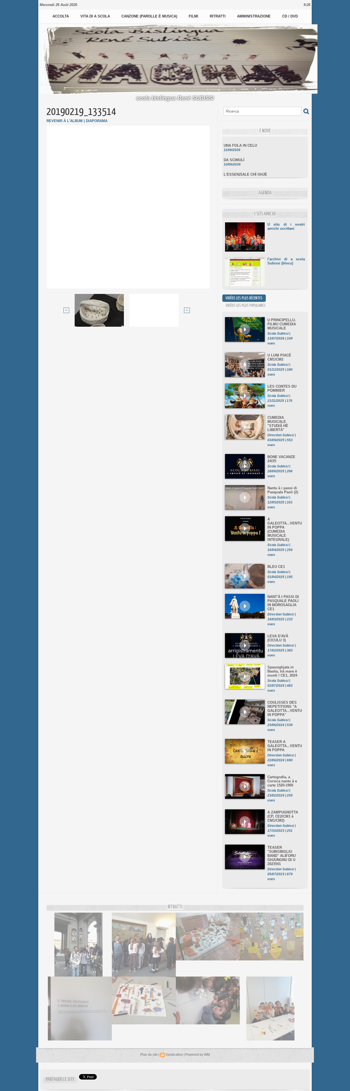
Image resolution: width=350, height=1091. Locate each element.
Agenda (265, 193)
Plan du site (149, 1055)
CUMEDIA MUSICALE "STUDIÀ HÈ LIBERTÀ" (277, 423)
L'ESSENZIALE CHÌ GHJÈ (245, 168)
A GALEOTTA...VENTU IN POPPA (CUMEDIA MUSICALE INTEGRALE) (284, 529)
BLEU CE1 (276, 567)
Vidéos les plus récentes (244, 298)
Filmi (194, 16)
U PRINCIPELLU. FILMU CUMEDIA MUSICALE (281, 324)
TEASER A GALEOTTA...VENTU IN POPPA (284, 746)
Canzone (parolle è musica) (149, 16)
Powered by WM (197, 1055)
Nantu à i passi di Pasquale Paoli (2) (282, 490)
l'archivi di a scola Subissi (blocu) (286, 261)
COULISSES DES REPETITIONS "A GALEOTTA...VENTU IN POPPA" (284, 708)
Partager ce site (60, 1079)
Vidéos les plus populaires (246, 305)
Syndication (174, 1055)
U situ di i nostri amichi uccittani (286, 226)
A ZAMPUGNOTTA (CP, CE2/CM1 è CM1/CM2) (282, 816)
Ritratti (218, 16)
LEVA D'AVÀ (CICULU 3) (277, 638)
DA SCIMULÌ (234, 153)
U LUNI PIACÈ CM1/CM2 (279, 357)
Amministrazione (254, 16)
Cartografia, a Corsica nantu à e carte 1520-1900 (282, 781)
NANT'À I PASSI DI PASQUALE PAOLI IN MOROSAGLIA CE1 (283, 603)
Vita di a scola (95, 16)
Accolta (61, 16)
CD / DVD (290, 16)
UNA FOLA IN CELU (240, 139)
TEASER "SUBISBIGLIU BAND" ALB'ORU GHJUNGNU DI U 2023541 (281, 855)
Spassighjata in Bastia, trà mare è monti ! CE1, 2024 (282, 671)
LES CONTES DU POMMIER (281, 388)
